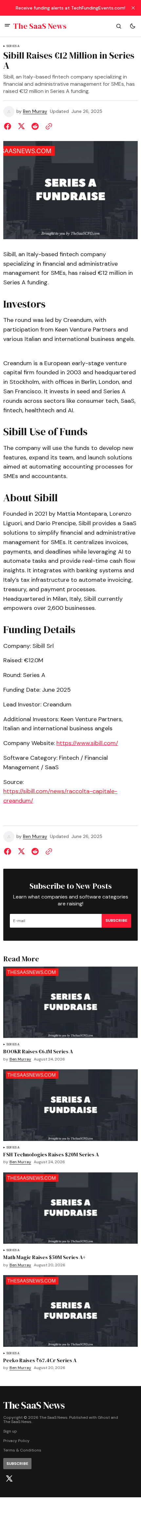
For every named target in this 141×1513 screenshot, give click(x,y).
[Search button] (118, 26)
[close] (133, 8)
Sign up (10, 1431)
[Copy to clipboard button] (47, 126)
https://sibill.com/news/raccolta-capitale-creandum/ (60, 796)
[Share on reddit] (35, 126)
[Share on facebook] (8, 126)
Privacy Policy (16, 1441)
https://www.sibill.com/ (87, 743)
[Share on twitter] (21, 126)
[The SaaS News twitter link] (9, 1478)
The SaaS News (17, 1422)
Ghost (104, 1417)
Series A (12, 46)
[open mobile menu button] (7, 26)
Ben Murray (35, 111)
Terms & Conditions (22, 1450)
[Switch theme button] (132, 26)
